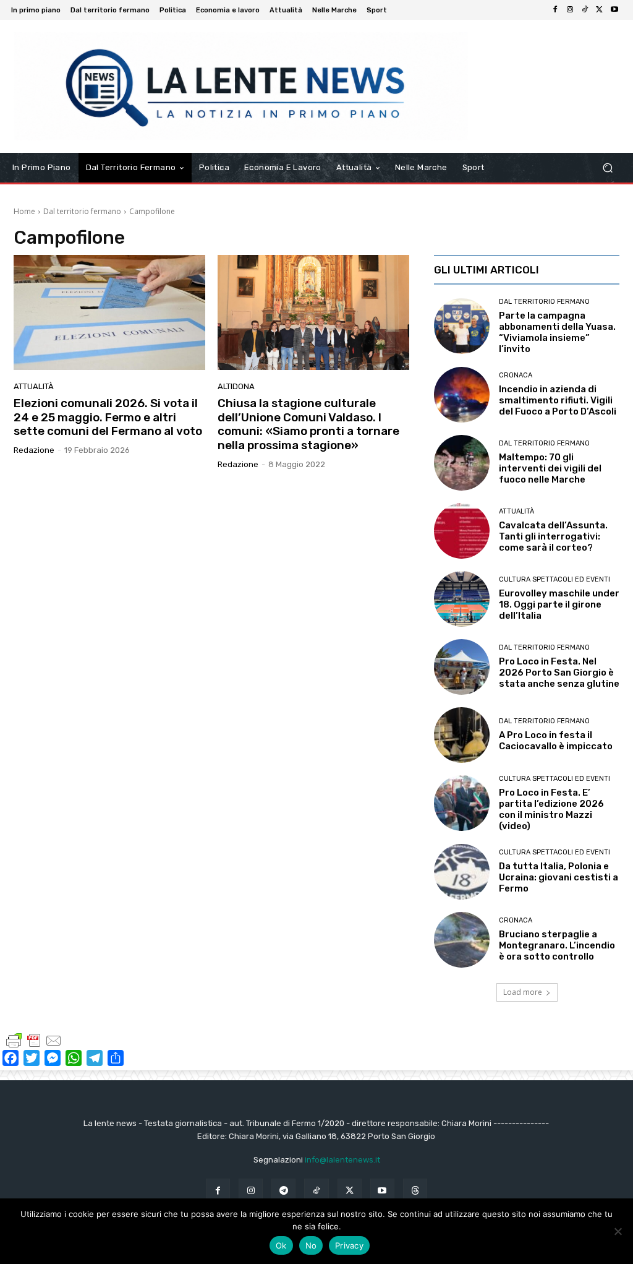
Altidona (236, 386)
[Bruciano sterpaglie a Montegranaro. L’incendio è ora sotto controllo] (462, 940)
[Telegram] (283, 1191)
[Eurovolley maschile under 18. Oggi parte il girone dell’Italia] (462, 599)
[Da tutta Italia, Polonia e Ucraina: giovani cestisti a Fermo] (462, 872)
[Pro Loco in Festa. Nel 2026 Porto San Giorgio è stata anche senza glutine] (462, 667)
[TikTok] (584, 9)
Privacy (349, 1245)
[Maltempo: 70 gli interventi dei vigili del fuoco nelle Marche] (462, 463)
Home (24, 211)
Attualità (34, 386)
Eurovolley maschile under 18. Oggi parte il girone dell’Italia (559, 604)
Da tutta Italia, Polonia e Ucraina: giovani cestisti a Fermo (558, 877)
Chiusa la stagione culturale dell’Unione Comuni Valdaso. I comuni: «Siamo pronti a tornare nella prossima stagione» (308, 424)
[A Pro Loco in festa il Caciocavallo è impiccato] (462, 735)
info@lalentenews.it (342, 1159)
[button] (607, 167)
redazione (34, 450)
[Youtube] (614, 9)
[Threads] (415, 1191)
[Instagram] (570, 9)
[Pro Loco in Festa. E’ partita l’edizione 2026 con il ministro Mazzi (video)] (462, 803)
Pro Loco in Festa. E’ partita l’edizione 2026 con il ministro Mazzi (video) (551, 809)
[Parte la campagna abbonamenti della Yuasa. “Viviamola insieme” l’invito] (462, 326)
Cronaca (515, 375)
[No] (617, 1231)
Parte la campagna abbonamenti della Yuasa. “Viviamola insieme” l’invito (557, 332)
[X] (599, 9)
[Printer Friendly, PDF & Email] (34, 1039)
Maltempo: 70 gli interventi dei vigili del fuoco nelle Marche (550, 468)
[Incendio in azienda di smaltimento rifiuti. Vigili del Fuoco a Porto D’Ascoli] (462, 395)
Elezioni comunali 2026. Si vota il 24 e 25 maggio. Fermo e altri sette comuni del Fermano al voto (108, 417)
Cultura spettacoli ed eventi (554, 579)
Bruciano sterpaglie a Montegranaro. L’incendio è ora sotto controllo (557, 945)
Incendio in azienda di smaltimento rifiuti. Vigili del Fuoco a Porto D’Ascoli (557, 400)
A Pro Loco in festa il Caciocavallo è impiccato (556, 740)
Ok (281, 1245)
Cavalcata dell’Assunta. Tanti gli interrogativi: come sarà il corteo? (553, 536)
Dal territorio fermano (82, 211)
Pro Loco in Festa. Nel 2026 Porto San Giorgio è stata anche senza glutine (559, 672)
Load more (522, 992)
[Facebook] (555, 9)
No (311, 1245)
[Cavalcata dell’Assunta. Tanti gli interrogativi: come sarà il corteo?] (462, 531)
